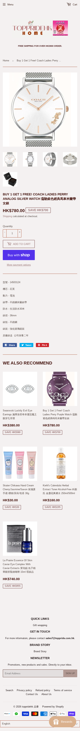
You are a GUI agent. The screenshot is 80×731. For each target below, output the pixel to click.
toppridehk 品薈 (30, 706)
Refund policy (43, 690)
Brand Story (40, 651)
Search (9, 690)
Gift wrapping (40, 625)
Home (6, 60)
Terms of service (63, 690)
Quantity (8, 226)
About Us (46, 694)
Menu (10, 4)
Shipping (7, 216)
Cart (74, 4)
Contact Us (32, 694)
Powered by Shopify (53, 706)
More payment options (19, 264)
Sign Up (70, 673)
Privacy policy (24, 690)
